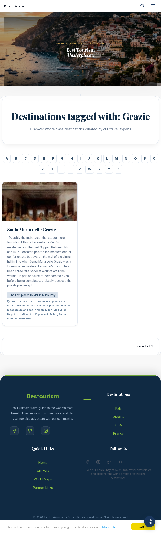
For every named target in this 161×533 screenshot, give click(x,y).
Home (42, 463)
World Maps (43, 479)
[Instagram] (45, 430)
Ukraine (118, 417)
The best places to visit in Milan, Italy (32, 295)
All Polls (43, 471)
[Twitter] (30, 430)
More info (109, 526)
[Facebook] (14, 430)
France (118, 433)
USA (118, 425)
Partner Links (43, 488)
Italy (118, 408)
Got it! (143, 526)
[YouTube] (120, 462)
